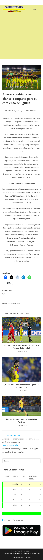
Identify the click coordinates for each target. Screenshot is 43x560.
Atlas (14, 495)
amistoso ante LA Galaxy (21, 203)
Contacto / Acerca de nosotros (12, 553)
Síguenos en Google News (32, 553)
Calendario (27, 551)
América (15, 484)
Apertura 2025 (31, 111)
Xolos (14, 489)
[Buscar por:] (39, 9)
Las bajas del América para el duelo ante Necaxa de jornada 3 (21, 346)
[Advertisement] (21, 36)
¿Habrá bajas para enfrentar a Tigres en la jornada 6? (21, 385)
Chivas (15, 500)
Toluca (15, 505)
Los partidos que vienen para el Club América (21, 420)
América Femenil (16, 551)
